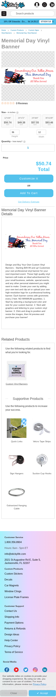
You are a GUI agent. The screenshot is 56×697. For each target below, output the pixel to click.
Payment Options (14, 622)
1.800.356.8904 (13, 542)
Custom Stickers (14, 573)
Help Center (11, 640)
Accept (44, 693)
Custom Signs (33, 30)
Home (3, 30)
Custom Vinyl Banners (17, 384)
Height (15, 136)
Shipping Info (12, 617)
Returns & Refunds (15, 628)
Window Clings (13, 591)
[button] (3, 13)
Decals (8, 579)
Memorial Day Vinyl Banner (26, 33)
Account (36, 4)
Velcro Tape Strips (42, 441)
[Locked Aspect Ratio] (28, 132)
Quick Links (16, 441)
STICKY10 (46, 21)
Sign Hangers (16, 473)
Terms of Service (14, 652)
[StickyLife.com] (13, 5)
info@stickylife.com (15, 554)
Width (41, 137)
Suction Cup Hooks (42, 473)
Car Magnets (12, 585)
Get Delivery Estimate (28, 202)
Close (13, 693)
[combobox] (32, 13)
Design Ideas (12, 634)
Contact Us (11, 611)
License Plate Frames (17, 597)
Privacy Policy (12, 646)
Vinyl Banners (6, 33)
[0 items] (52, 4)
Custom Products (17, 30)
